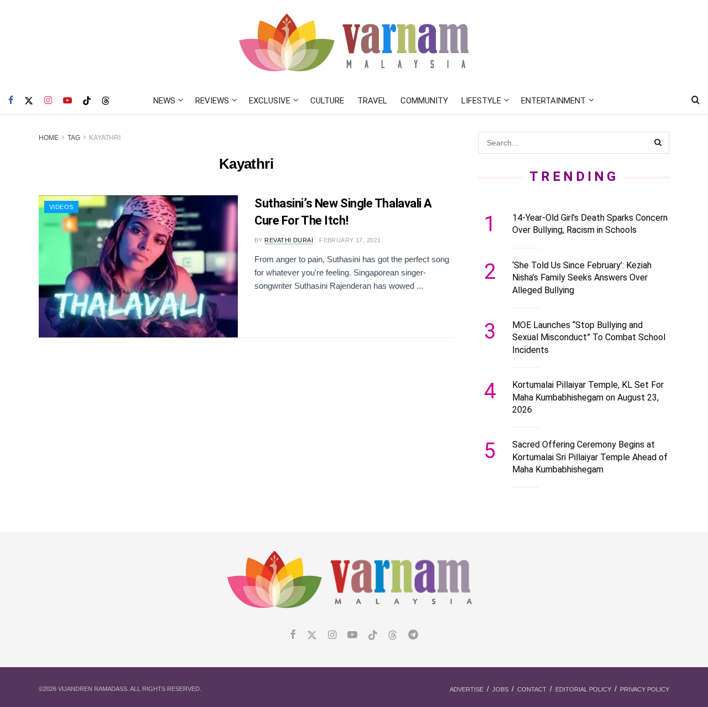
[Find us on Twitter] (28, 100)
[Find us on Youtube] (67, 100)
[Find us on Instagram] (48, 100)
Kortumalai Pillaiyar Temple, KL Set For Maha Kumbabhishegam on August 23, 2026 (588, 397)
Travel (372, 101)
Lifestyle (481, 101)
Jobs (500, 689)
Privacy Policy (644, 689)
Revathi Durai (288, 240)
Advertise (466, 689)
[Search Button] (695, 101)
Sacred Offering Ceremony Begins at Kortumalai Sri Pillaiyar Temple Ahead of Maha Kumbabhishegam (590, 457)
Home (49, 138)
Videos (61, 207)
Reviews (212, 101)
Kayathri (105, 138)
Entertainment (553, 101)
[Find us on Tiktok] (372, 635)
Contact (531, 689)
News (164, 101)
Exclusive (269, 101)
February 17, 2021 (350, 240)
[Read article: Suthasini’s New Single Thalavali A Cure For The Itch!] (138, 266)
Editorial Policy (583, 689)
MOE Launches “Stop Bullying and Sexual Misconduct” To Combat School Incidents (588, 337)
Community (424, 101)
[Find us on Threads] (106, 101)
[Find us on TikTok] (87, 101)
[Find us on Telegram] (413, 635)
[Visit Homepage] (354, 43)
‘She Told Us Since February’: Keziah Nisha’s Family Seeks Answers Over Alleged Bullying (582, 277)
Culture (327, 101)
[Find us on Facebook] (10, 100)
